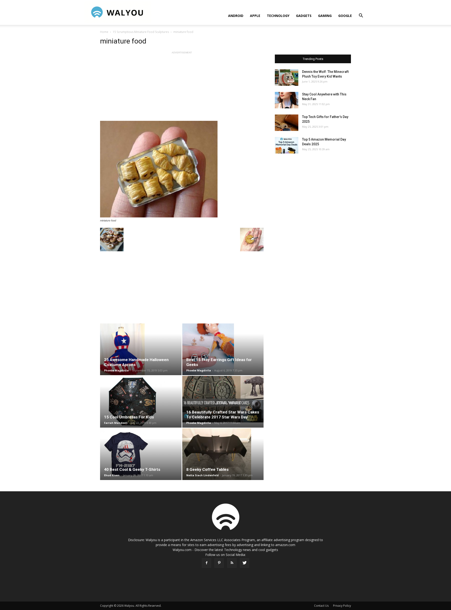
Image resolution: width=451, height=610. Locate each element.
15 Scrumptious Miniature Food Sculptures (141, 32)
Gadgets (303, 15)
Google (345, 15)
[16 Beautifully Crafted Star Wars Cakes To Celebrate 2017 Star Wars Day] (223, 399)
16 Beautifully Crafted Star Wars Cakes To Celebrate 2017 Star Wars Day (222, 414)
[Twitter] (244, 563)
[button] (360, 16)
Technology (278, 15)
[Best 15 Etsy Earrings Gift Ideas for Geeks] (223, 349)
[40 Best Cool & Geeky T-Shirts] (141, 454)
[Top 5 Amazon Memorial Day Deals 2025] (286, 145)
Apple (255, 15)
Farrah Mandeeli (116, 423)
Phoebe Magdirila (116, 370)
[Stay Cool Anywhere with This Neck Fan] (286, 100)
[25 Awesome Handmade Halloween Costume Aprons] (141, 349)
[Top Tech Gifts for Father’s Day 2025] (286, 122)
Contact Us (321, 606)
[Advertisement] (182, 88)
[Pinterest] (219, 563)
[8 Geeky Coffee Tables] (223, 454)
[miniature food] (182, 169)
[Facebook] (206, 563)
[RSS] (232, 563)
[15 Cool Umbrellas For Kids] (141, 402)
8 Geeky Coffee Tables (207, 469)
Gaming (325, 15)
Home (104, 32)
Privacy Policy (342, 606)
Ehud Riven (112, 475)
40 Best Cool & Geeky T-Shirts (132, 469)
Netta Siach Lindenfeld (202, 475)
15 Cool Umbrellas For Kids (129, 417)
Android (235, 15)
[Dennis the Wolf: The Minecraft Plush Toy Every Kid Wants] (286, 77)
